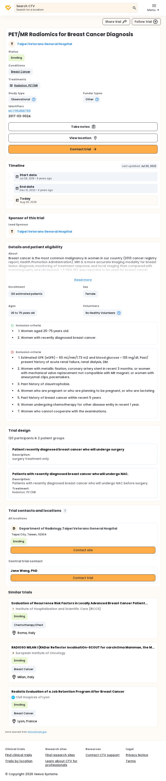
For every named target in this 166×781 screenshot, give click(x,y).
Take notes (80, 127)
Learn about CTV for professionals (61, 763)
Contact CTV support (103, 755)
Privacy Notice (137, 755)
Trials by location (18, 761)
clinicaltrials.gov (36, 732)
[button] (20, 71)
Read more (83, 280)
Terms (131, 761)
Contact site (83, 550)
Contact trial (80, 149)
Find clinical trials (18, 755)
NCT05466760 (19, 111)
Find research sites (60, 755)
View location (80, 138)
